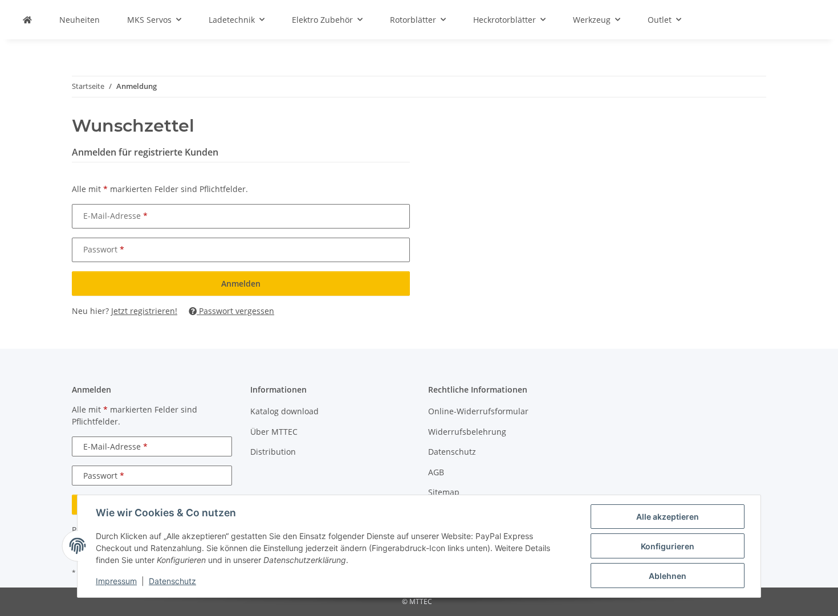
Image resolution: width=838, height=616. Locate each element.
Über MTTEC (274, 431)
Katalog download (284, 411)
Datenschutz (172, 581)
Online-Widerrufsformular (478, 411)
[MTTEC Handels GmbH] (27, 19)
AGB (436, 472)
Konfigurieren (667, 546)
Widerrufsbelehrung (467, 431)
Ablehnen (667, 576)
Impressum (116, 581)
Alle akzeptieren (667, 516)
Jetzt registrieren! (144, 310)
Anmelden (241, 283)
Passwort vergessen (235, 310)
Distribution (273, 451)
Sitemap (443, 492)
